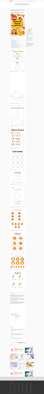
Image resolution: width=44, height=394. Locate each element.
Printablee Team (16, 313)
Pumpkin (11, 9)
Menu (30, 387)
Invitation (19, 386)
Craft (22, 385)
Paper (10, 388)
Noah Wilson (12, 313)
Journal (22, 386)
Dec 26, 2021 (24, 332)
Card (22, 383)
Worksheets (18, 315)
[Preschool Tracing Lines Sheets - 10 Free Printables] (30, 353)
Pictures (18, 388)
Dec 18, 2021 (24, 336)
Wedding (14, 390)
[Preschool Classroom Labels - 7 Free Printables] (14, 353)
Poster (26, 388)
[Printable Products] (22, 352)
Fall (13, 315)
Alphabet (31, 383)
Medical (26, 387)
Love (22, 387)
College (14, 385)
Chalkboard (31, 384)
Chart (22, 390)
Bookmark (15, 384)
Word (22, 384)
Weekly (18, 390)
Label (30, 386)
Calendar (10, 383)
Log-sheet (31, 390)
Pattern (14, 383)
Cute (26, 385)
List (14, 387)
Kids (26, 386)
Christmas (11, 385)
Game (26, 383)
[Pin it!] (12, 71)
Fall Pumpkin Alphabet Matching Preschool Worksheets (15, 45)
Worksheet (19, 383)
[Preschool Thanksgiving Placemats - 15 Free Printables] (22, 353)
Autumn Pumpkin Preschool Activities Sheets (15, 47)
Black (10, 384)
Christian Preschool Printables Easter (29, 34)
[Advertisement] (17, 77)
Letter (10, 387)
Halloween (15, 386)
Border (18, 384)
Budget (26, 384)
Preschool (15, 315)
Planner (22, 388)
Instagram (29, 46)
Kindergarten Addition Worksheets (14, 42)
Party (14, 388)
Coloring (18, 385)
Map (26, 390)
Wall (10, 390)
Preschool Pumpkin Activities (13, 40)
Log (18, 387)
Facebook (27, 46)
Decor (30, 385)
